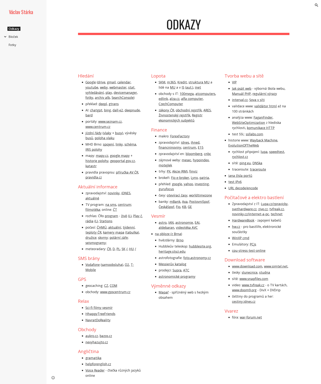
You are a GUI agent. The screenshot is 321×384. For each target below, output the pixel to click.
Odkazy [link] (14, 29)
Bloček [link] (13, 37)
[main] (184, 26)
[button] (316, 5)
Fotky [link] (12, 45)
